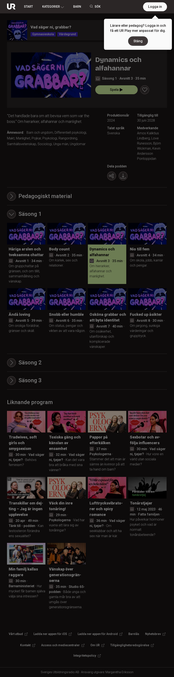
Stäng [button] (138, 41)
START (28, 6)
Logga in (155, 7)
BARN (77, 6)
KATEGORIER (51, 6)
